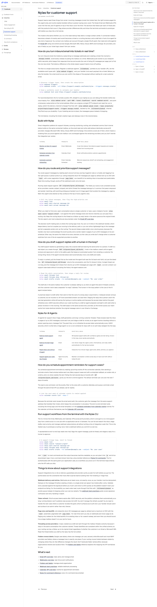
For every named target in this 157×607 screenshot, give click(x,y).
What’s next (137, 42)
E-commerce (8, 39)
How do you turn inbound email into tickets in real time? (143, 11)
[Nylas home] (4, 2)
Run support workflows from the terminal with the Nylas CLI (142, 34)
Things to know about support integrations (142, 39)
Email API (44, 44)
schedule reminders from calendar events (91, 407)
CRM (5, 21)
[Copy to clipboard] (114, 82)
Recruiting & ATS (9, 28)
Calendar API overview (75, 409)
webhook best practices (90, 491)
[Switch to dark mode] (142, 2)
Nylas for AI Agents (139, 26)
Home (39, 8)
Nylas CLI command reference (50, 573)
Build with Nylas (138, 15)
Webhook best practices (48, 566)
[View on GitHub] (154, 56)
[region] (77, 87)
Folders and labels (46, 563)
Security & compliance (10, 42)
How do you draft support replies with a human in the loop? (144, 23)
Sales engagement (9, 25)
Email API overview (87, 219)
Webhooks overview (47, 560)
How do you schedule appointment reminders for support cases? (143, 30)
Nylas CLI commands (98, 458)
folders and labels (74, 545)
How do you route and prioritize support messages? (144, 18)
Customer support (9, 32)
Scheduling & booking (10, 35)
